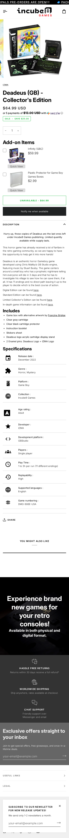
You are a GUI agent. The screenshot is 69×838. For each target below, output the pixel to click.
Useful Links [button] (11, 775)
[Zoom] (12, 71)
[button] (33, 113)
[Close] (61, 806)
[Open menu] (8, 11)
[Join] (58, 823)
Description (11, 224)
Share (11, 520)
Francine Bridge (56, 315)
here (36, 290)
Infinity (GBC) (35, 148)
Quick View (16, 166)
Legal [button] (7, 786)
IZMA (5, 85)
